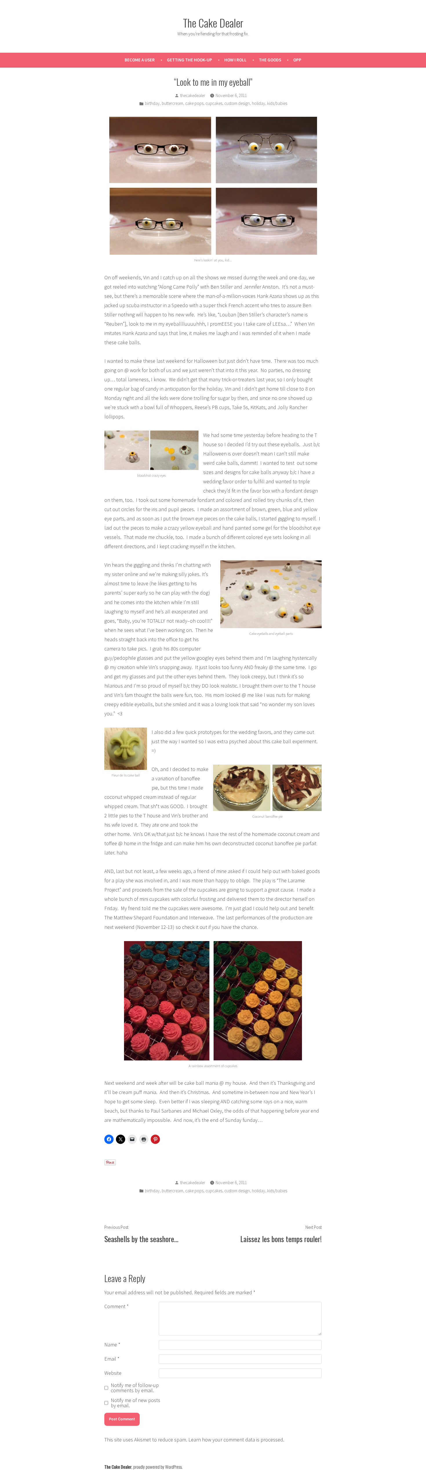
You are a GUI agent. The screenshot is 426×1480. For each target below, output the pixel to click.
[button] (213, 186)
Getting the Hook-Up (189, 60)
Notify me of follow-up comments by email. (135, 1388)
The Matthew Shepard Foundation (141, 917)
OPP (297, 60)
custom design (237, 103)
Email (111, 1358)
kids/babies (277, 103)
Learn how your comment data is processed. (236, 1439)
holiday (258, 103)
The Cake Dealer (213, 22)
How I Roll (235, 60)
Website (112, 1373)
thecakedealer (192, 95)
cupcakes (213, 103)
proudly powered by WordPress (157, 1466)
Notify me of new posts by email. (135, 1403)
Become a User (140, 60)
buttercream (172, 103)
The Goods (270, 60)
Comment (116, 1306)
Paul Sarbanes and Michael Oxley (186, 1110)
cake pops (194, 103)
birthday (152, 103)
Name (112, 1344)
